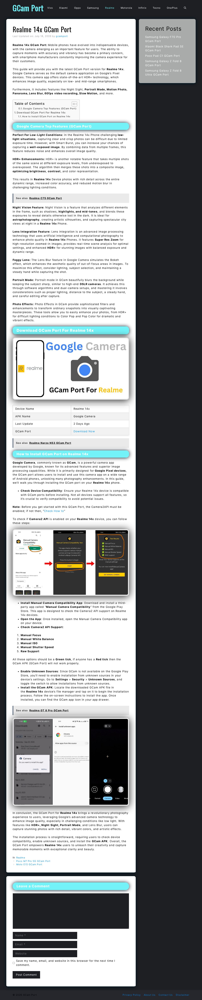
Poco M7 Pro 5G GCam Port (33, 861)
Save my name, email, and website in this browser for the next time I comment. (65, 963)
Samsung (93, 7)
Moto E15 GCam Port (29, 864)
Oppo (77, 7)
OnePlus (172, 7)
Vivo (50, 7)
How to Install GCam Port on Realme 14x (46, 116)
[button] (185, 8)
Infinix (142, 7)
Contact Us (166, 994)
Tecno (157, 7)
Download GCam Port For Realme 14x (41, 112)
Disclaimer (182, 994)
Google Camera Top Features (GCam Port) (49, 108)
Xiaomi (63, 7)
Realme (110, 7)
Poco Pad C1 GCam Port (162, 55)
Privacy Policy (132, 994)
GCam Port (28, 7)
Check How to (54, 511)
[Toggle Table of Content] (72, 104)
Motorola (126, 7)
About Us (149, 994)
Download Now (84, 431)
